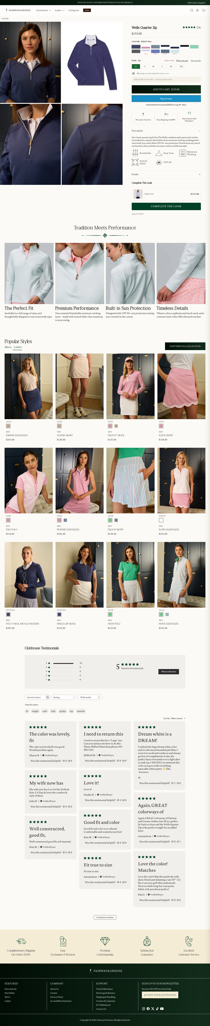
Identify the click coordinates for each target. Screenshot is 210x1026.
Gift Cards (192, 2)
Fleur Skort (166, 435)
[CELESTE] (175, 51)
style (53, 711)
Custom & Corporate (105, 1001)
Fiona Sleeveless (169, 624)
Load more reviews (105, 917)
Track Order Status (104, 989)
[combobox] (64, 697)
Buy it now (166, 98)
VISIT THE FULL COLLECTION (185, 346)
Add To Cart (192, 223)
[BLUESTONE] (155, 46)
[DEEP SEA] (136, 46)
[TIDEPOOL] (167, 614)
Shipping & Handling (105, 997)
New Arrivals (10, 989)
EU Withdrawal (103, 1005)
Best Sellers (10, 993)
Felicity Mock (116, 435)
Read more (144, 772)
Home (5, 18)
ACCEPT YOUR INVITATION (160, 995)
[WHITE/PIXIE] (145, 46)
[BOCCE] (155, 51)
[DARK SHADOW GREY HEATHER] (136, 51)
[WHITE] (161, 520)
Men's (8, 347)
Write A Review (168, 671)
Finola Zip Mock (66, 624)
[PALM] (110, 520)
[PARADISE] (194, 46)
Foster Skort (65, 435)
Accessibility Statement (60, 1001)
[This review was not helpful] (69, 760)
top (71, 711)
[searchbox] (35, 697)
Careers (53, 993)
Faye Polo (11, 530)
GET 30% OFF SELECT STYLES (105, 2)
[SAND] (8, 426)
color (44, 711)
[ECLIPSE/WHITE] (165, 46)
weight (35, 711)
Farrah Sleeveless (17, 435)
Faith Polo (114, 624)
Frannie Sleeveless (68, 530)
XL (171, 66)
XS (136, 66)
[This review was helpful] (64, 760)
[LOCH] (165, 51)
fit (27, 711)
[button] (203, 10)
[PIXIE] (110, 426)
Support (201, 2)
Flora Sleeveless (169, 530)
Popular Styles (18, 341)
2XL (181, 66)
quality (62, 711)
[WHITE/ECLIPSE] (175, 46)
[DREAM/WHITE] (145, 51)
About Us (54, 989)
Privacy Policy (56, 997)
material (81, 711)
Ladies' (18, 347)
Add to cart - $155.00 (166, 89)
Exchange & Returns (105, 993)
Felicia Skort (116, 530)
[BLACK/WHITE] (184, 46)
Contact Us (101, 1009)
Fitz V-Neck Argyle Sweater (22, 624)
